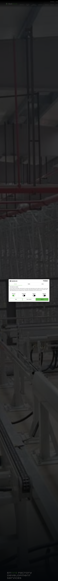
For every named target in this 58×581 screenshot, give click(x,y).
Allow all (42, 299)
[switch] (24, 295)
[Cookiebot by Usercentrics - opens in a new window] (44, 281)
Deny (16, 299)
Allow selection (29, 299)
